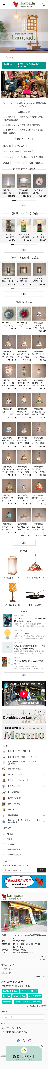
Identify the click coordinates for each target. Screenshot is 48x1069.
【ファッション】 (15, 798)
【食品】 (11, 810)
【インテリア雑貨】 (16, 775)
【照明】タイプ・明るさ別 (19, 751)
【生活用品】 (13, 815)
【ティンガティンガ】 (16, 804)
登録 (41, 870)
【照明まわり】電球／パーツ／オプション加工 (23, 763)
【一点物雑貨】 (14, 792)
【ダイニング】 (14, 786)
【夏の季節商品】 (15, 769)
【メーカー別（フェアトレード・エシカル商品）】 (23, 821)
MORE (24, 675)
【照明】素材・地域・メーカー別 (21, 757)
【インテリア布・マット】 (19, 780)
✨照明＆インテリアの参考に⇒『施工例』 (22, 125)
